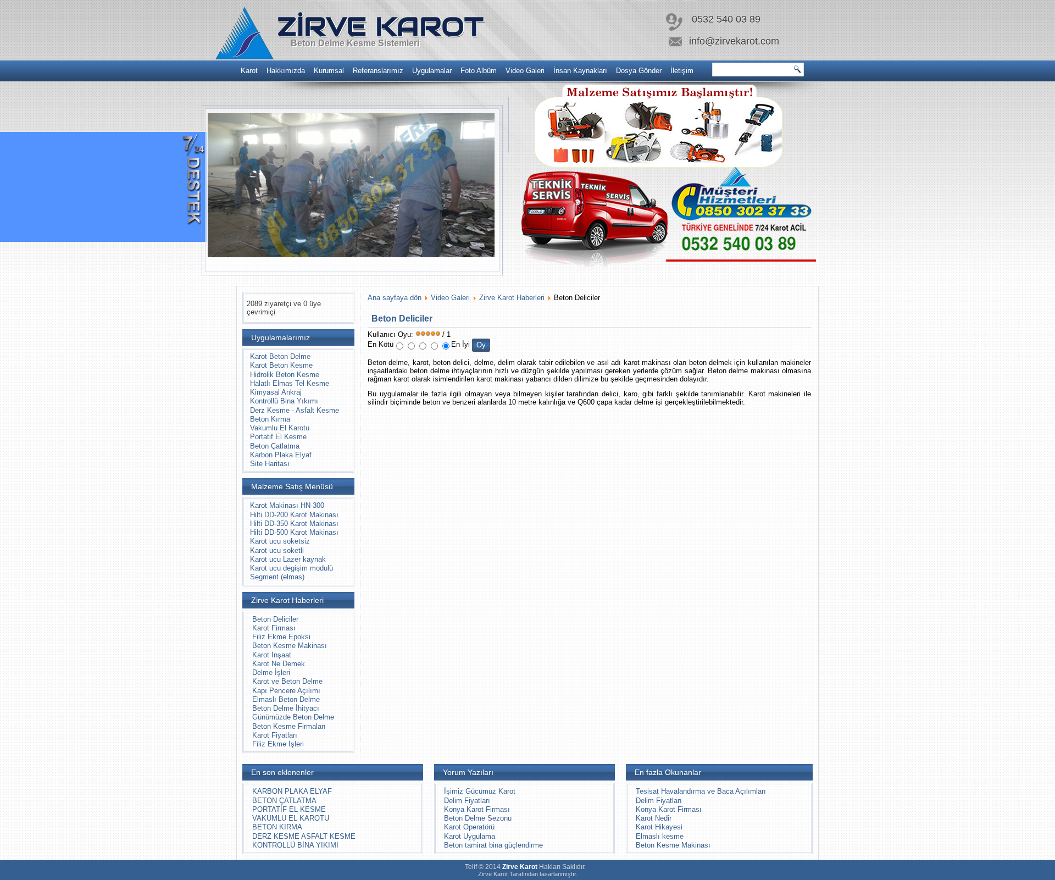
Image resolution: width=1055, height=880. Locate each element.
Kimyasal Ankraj (276, 392)
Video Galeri (525, 71)
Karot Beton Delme (280, 356)
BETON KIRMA (277, 827)
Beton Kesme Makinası (289, 645)
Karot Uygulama (469, 836)
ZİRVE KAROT (380, 26)
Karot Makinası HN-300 (287, 505)
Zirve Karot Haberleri (512, 298)
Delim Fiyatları (467, 800)
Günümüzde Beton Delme (293, 717)
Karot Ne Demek (278, 664)
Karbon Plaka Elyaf (281, 455)
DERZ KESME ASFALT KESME (304, 836)
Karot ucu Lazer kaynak (288, 559)
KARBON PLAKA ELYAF (292, 791)
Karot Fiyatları (274, 735)
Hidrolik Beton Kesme (284, 374)
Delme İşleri (271, 672)
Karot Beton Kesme (281, 365)
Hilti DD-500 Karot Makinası (294, 532)
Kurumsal (329, 71)
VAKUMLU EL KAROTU (290, 818)
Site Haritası (270, 464)
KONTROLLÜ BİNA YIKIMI (295, 845)
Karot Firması (274, 628)
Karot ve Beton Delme (287, 681)
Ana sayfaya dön (394, 298)
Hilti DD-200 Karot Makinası (294, 515)
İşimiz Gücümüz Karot (479, 791)
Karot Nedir (653, 818)
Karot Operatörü (469, 827)
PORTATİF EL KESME (289, 809)
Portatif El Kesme (278, 437)
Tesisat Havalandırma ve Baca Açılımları (701, 791)
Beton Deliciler (275, 619)
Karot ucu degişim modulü (291, 568)
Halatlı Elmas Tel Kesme (289, 383)
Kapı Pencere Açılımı (286, 691)
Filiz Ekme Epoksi (281, 637)
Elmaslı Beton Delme (286, 699)
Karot (249, 71)
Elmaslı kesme (660, 836)
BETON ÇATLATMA (284, 800)
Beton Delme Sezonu (478, 818)
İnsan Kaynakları (580, 71)
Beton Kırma (270, 419)
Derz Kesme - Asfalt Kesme (294, 410)
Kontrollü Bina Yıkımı (284, 401)
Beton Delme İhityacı (285, 708)
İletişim (681, 71)
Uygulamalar (432, 71)
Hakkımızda (285, 71)
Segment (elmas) (277, 577)
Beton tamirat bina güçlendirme (493, 845)
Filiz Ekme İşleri (278, 744)
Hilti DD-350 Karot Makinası (294, 523)
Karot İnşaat (271, 655)
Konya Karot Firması (477, 809)
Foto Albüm (478, 71)
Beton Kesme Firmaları (289, 726)
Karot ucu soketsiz (280, 541)
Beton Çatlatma (274, 446)
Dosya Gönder (639, 71)
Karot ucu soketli (277, 550)
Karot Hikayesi (659, 827)
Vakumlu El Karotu (279, 428)
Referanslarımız (378, 71)
